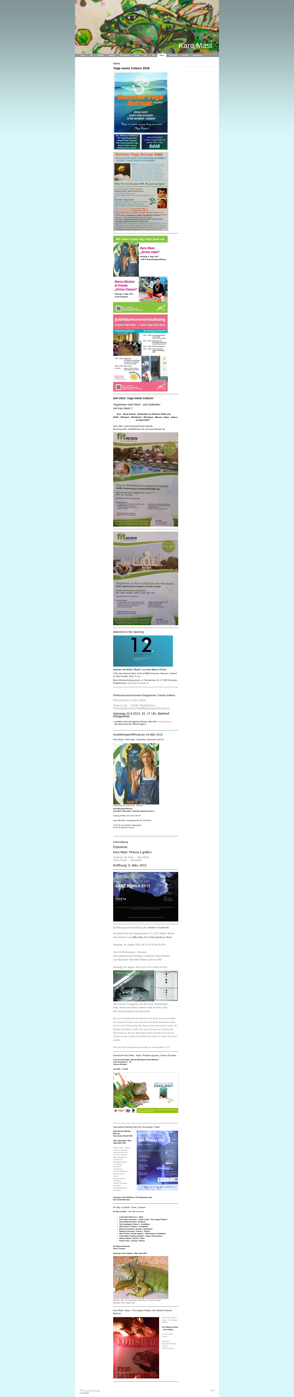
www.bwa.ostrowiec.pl (138, 683)
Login (212, 1390)
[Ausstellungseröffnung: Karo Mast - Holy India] (136, 773)
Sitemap (97, 1390)
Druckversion (87, 1390)
